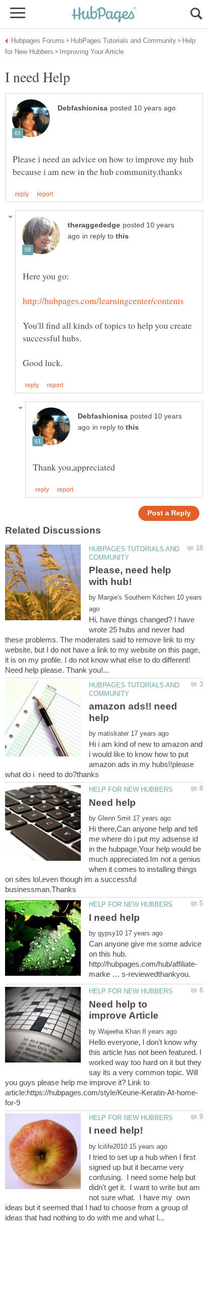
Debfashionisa (83, 108)
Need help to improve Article (124, 1010)
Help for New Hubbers (131, 789)
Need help (112, 802)
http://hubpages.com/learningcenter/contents (103, 300)
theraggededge (94, 225)
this (122, 236)
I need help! (116, 1130)
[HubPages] (104, 15)
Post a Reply (169, 513)
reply (22, 194)
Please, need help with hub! (130, 575)
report (45, 194)
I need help (114, 917)
